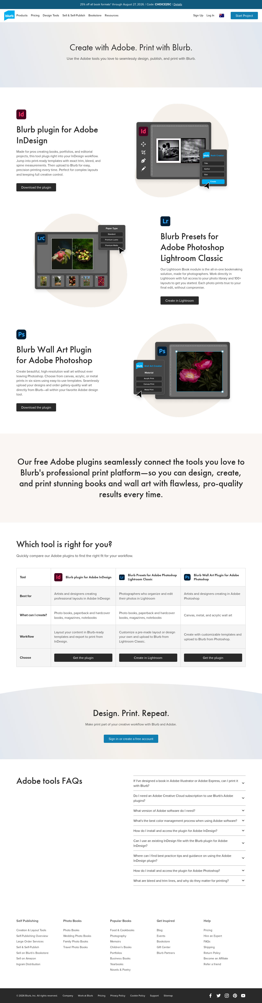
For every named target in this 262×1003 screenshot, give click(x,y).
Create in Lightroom (179, 300)
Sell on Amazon (26, 958)
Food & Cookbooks (122, 930)
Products (22, 15)
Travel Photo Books (75, 947)
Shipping (209, 947)
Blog (160, 930)
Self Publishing (27, 920)
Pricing (35, 15)
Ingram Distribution (28, 964)
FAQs (207, 941)
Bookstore (95, 15)
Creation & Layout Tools (31, 930)
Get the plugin (83, 657)
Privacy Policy (117, 995)
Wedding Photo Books (77, 936)
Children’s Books (121, 947)
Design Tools (51, 15)
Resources (112, 15)
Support (154, 995)
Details (178, 4)
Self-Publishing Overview (32, 936)
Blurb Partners (166, 953)
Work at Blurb (85, 995)
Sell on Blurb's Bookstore (32, 953)
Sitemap (168, 995)
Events (161, 936)
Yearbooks (116, 964)
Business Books (120, 958)
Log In (210, 15)
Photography (118, 936)
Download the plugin (36, 187)
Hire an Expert (213, 936)
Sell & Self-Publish (73, 15)
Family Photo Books (75, 941)
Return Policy (212, 953)
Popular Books (120, 920)
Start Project (244, 15)
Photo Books (72, 920)
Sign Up (198, 15)
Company (68, 995)
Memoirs (115, 941)
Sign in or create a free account (131, 738)
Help (207, 920)
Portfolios (116, 953)
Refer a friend (212, 964)
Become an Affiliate (216, 958)
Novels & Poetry (120, 970)
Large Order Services (30, 941)
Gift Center (164, 947)
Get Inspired (166, 920)
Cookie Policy (137, 995)
